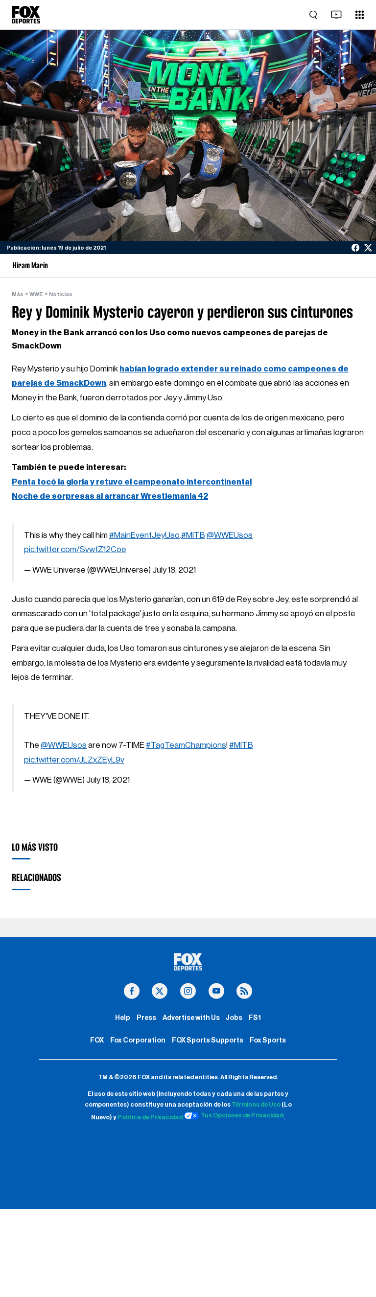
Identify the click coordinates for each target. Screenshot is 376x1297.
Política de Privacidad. (151, 1117)
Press (146, 1017)
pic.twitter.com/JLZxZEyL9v (74, 760)
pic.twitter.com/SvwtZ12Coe (75, 549)
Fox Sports (268, 1040)
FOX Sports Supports (207, 1040)
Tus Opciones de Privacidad (242, 1115)
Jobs (234, 1017)
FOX (97, 1040)
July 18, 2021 (174, 570)
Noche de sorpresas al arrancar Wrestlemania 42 (110, 496)
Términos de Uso (256, 1105)
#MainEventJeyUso (144, 535)
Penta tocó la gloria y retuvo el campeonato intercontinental (132, 482)
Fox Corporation (137, 1040)
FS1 (255, 1017)
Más (18, 294)
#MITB (193, 535)
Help (122, 1017)
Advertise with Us (191, 1017)
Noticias (60, 294)
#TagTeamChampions (186, 745)
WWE (36, 294)
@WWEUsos (230, 535)
